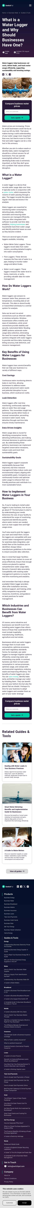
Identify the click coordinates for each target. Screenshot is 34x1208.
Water (6, 966)
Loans (6, 1053)
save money (13, 677)
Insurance (7, 1031)
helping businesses (17, 224)
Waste (6, 1141)
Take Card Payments (10, 1074)
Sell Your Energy (9, 1120)
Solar (5, 1095)
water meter (8, 192)
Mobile (6, 1008)
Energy (6, 941)
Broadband (7, 987)
